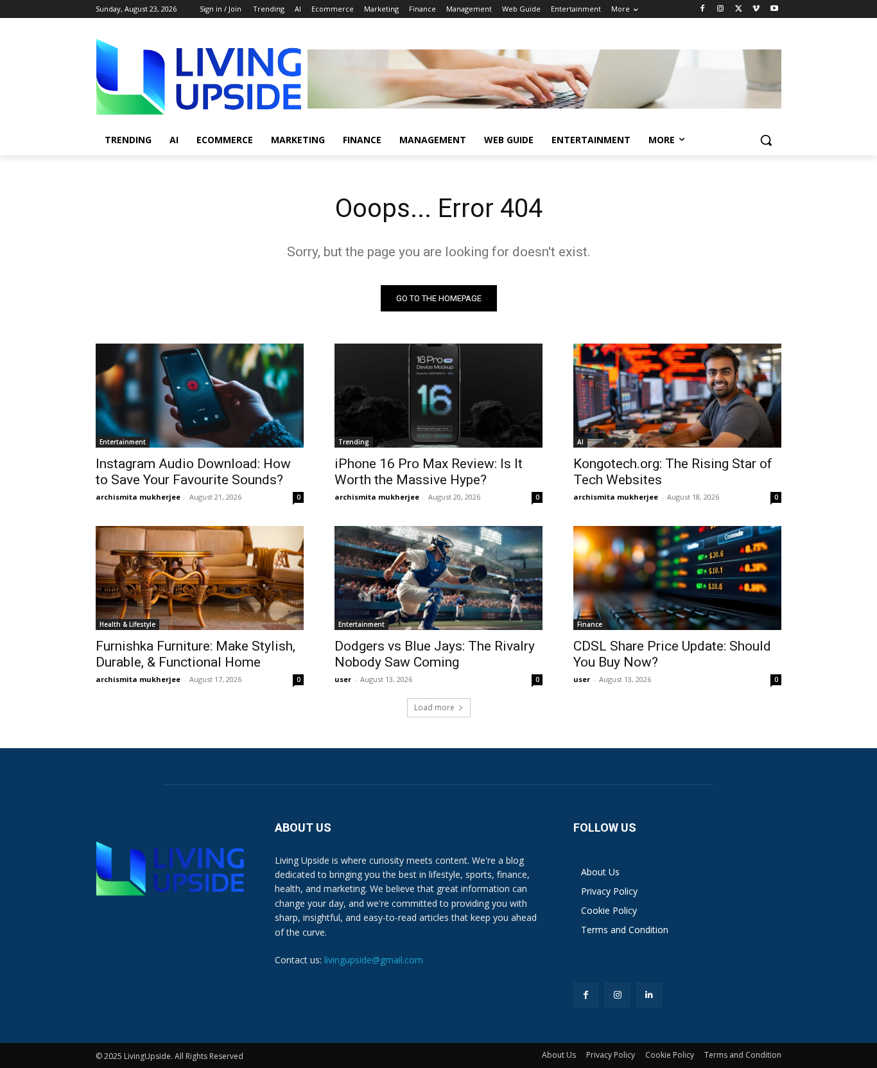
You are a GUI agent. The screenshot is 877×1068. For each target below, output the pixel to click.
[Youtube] (774, 9)
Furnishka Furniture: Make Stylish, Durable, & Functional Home (195, 654)
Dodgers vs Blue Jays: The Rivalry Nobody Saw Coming (434, 654)
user (342, 679)
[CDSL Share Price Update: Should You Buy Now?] (677, 578)
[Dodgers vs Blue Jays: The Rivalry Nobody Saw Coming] (438, 578)
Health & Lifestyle (127, 624)
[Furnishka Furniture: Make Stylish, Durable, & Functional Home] (200, 578)
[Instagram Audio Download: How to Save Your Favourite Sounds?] (200, 396)
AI (580, 441)
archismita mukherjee (138, 497)
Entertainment (123, 441)
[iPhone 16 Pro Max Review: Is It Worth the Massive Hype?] (438, 396)
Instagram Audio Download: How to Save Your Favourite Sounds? (193, 471)
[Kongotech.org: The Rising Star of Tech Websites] (677, 396)
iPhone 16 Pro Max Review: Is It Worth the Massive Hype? (428, 471)
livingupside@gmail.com (373, 960)
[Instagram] (720, 9)
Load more (434, 707)
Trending (353, 441)
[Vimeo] (756, 9)
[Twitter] (738, 9)
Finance (589, 624)
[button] (766, 140)
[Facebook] (702, 9)
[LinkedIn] (648, 995)
